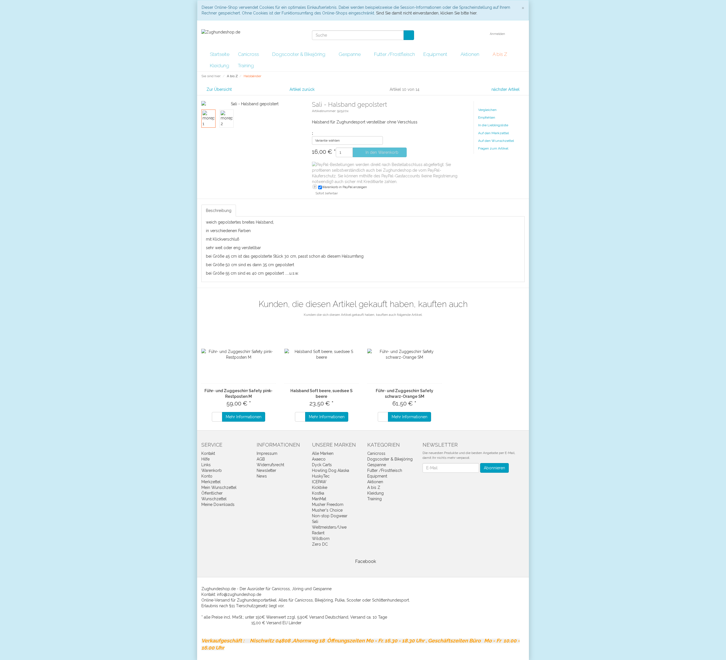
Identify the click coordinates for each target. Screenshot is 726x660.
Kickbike (319, 487)
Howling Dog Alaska (330, 470)
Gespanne (350, 54)
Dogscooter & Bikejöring (299, 54)
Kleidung (219, 65)
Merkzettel (211, 482)
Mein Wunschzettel (219, 487)
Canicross (249, 54)
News (262, 476)
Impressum (267, 453)
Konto (206, 476)
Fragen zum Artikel (493, 148)
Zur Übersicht (219, 89)
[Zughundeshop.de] (220, 32)
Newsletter (266, 470)
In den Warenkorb (381, 152)
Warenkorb (211, 470)
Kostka (318, 493)
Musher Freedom (327, 504)
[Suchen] (409, 35)
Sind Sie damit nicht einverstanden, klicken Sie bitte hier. (426, 13)
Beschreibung (218, 210)
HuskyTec (321, 476)
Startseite (219, 54)
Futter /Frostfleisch (394, 54)
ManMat (319, 499)
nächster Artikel (506, 89)
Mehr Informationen (243, 417)
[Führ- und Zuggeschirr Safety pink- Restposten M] (238, 354)
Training (246, 65)
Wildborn (321, 538)
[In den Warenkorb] (217, 417)
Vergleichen (487, 110)
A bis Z (500, 54)
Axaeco (319, 459)
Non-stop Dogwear (329, 516)
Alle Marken (323, 453)
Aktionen (470, 54)
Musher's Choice (327, 510)
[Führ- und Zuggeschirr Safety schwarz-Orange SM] (404, 354)
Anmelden (498, 34)
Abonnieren (494, 468)
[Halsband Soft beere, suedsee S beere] (321, 354)
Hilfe (205, 459)
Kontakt (208, 453)
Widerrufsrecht (270, 465)
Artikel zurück (302, 89)
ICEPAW (319, 482)
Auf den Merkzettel (493, 133)
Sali (315, 521)
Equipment (435, 54)
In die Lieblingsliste (493, 125)
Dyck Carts (322, 465)
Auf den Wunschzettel (496, 141)
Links (206, 465)
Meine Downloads (218, 504)
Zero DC (320, 544)
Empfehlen (486, 117)
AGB (261, 459)
